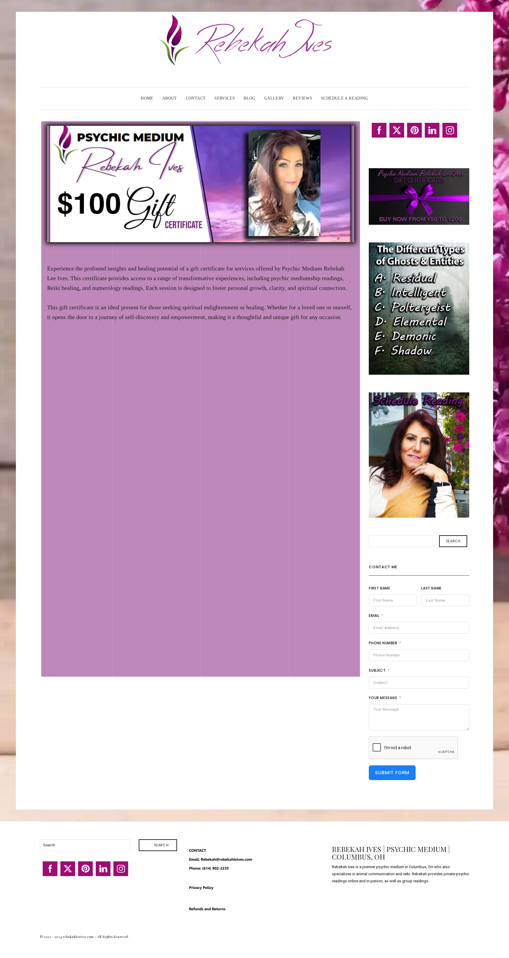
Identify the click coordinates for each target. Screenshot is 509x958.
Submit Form (392, 772)
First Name (379, 588)
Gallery (274, 98)
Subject (377, 670)
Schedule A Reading (344, 98)
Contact (196, 98)
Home (147, 98)
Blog (249, 98)
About (169, 98)
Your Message (383, 697)
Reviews (302, 98)
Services (224, 98)
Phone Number (383, 642)
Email (374, 615)
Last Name (431, 588)
